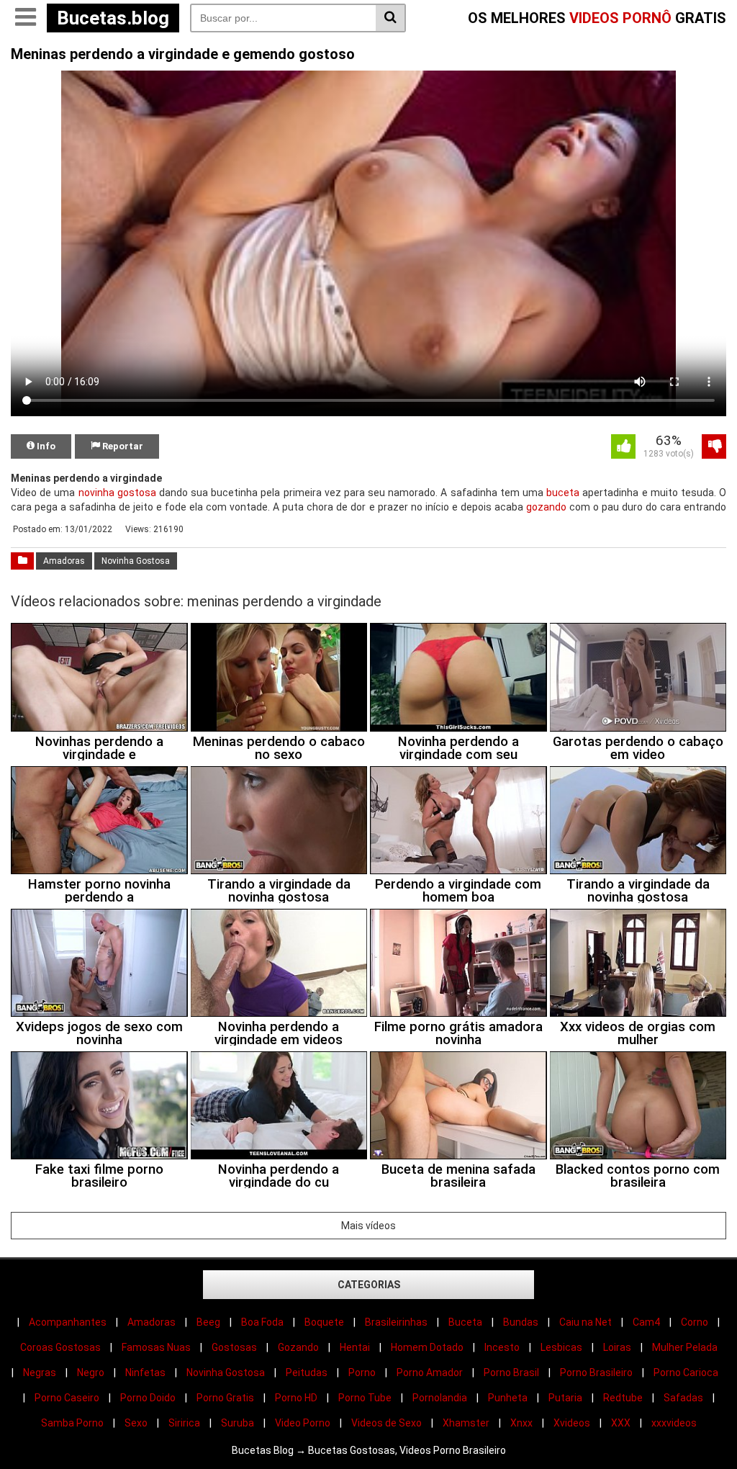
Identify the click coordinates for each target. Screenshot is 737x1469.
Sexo (136, 1423)
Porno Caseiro (67, 1397)
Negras (39, 1372)
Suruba (237, 1423)
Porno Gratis (225, 1397)
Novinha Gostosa (135, 561)
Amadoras (64, 561)
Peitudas (306, 1372)
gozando (546, 507)
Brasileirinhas (396, 1322)
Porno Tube (365, 1397)
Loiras (617, 1347)
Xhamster (466, 1423)
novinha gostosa (117, 492)
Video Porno (302, 1423)
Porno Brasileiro (596, 1372)
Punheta (508, 1397)
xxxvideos (674, 1423)
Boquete (324, 1322)
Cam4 (646, 1322)
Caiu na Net (585, 1322)
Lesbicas (561, 1347)
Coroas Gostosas (60, 1347)
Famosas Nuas (156, 1347)
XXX (620, 1423)
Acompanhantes (68, 1322)
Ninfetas (145, 1372)
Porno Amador (430, 1372)
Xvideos (571, 1423)
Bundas (520, 1322)
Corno (694, 1322)
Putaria (565, 1397)
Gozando (298, 1347)
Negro (90, 1372)
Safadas (683, 1397)
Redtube (623, 1397)
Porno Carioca (686, 1372)
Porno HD (296, 1397)
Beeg (208, 1322)
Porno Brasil (511, 1372)
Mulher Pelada (685, 1347)
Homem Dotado (427, 1347)
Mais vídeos (368, 1225)
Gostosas (234, 1347)
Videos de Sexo (386, 1423)
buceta (562, 492)
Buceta (465, 1322)
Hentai (355, 1347)
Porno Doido (148, 1397)
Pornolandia (439, 1397)
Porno (362, 1372)
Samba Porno (72, 1423)
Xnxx (521, 1423)
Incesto (502, 1347)
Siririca (184, 1423)
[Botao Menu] (25, 18)
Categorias (369, 1284)
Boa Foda (262, 1322)
